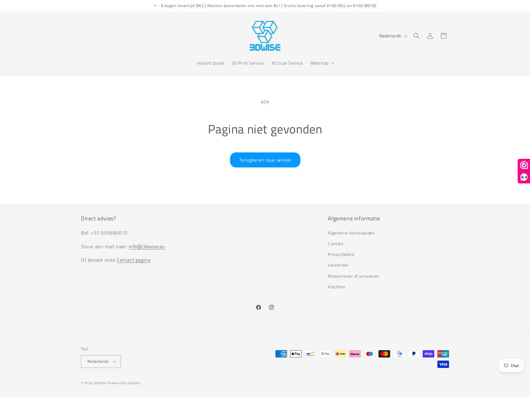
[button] (322, 63)
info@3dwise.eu (147, 246)
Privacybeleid (341, 254)
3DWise (100, 382)
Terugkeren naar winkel (265, 159)
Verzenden (338, 265)
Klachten (336, 286)
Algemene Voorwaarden (351, 232)
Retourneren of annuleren (353, 275)
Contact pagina (133, 260)
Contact (335, 243)
